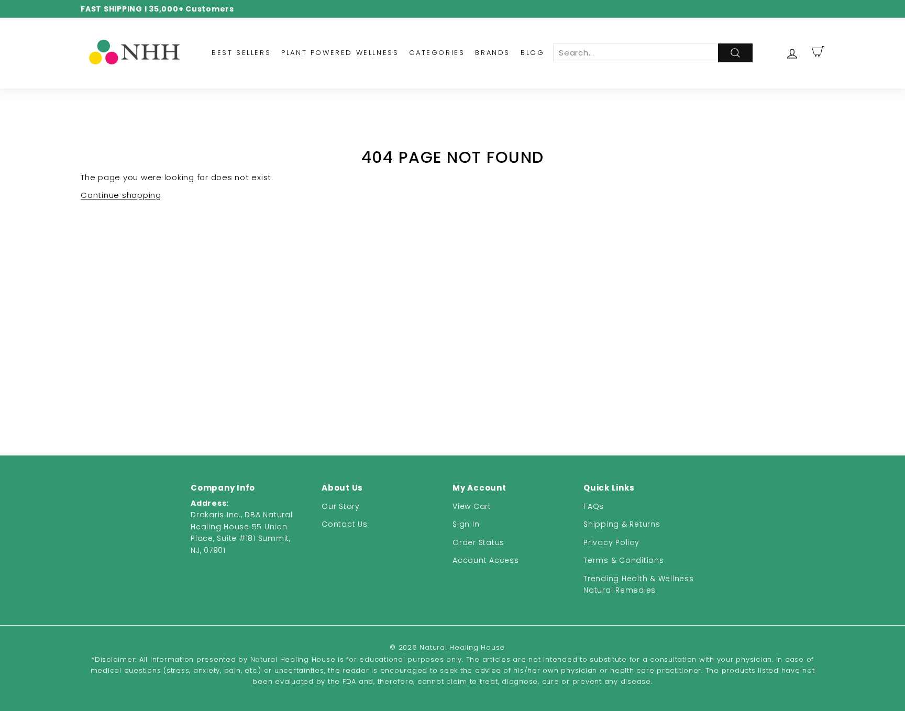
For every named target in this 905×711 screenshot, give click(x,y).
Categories (437, 53)
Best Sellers (241, 53)
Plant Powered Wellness (340, 53)
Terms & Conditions (623, 560)
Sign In (465, 524)
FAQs (593, 506)
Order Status (478, 542)
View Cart (471, 506)
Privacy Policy (611, 542)
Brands (492, 53)
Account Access (485, 560)
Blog (532, 53)
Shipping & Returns (621, 524)
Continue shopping (121, 195)
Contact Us (345, 524)
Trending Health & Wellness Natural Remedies (638, 584)
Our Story (341, 506)
